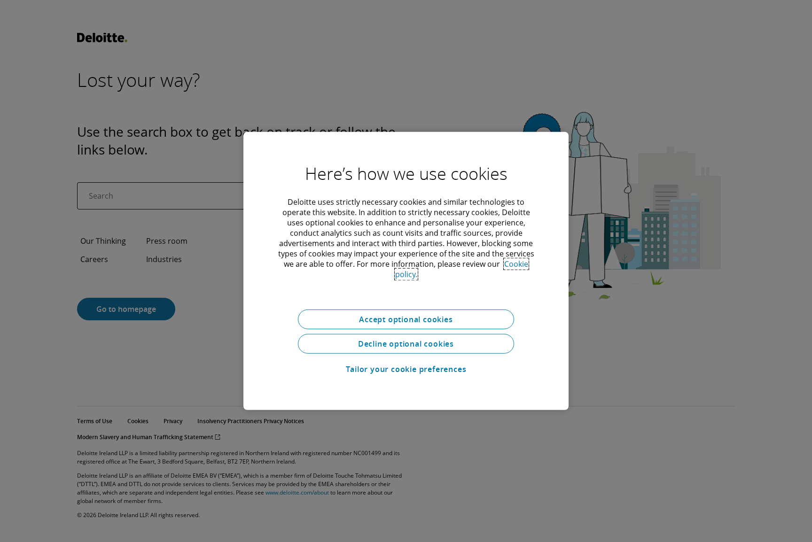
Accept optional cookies (406, 319)
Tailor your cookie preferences (406, 369)
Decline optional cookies (406, 344)
